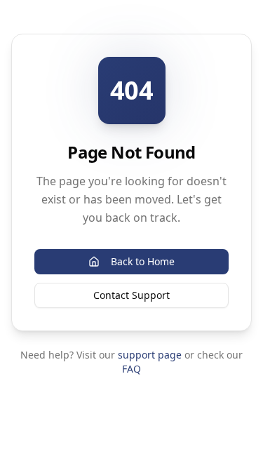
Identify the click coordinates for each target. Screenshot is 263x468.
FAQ (131, 368)
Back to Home (143, 261)
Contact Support (131, 295)
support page (150, 354)
